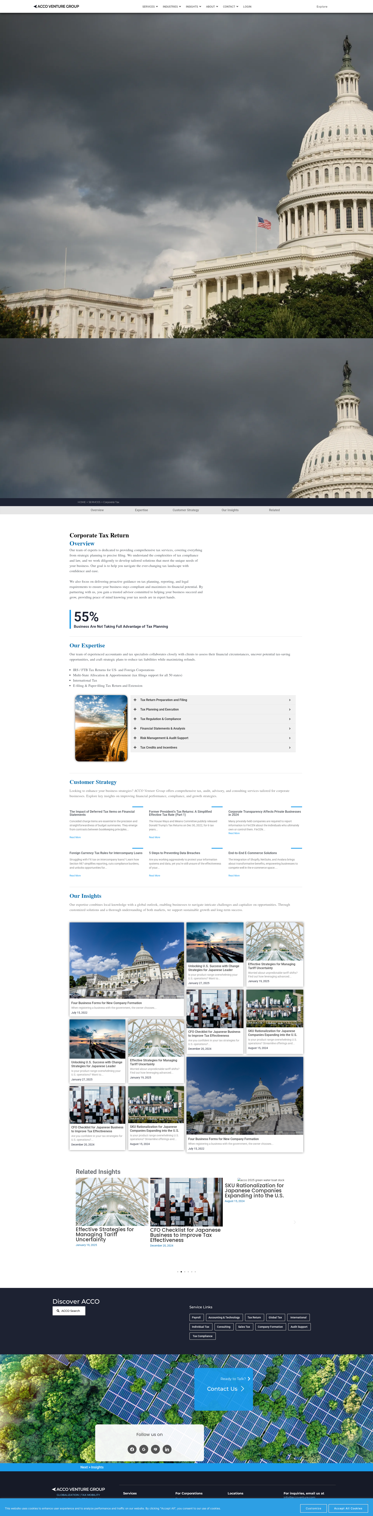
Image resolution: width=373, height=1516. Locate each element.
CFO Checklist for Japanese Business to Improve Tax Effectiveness (97, 1129)
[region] (186, 1507)
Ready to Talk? (233, 1379)
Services (94, 502)
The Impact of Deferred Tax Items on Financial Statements (102, 813)
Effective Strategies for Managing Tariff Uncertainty (153, 1062)
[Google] (143, 1449)
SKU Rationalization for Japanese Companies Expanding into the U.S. (154, 1128)
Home (82, 502)
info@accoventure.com (299, 1497)
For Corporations (189, 1493)
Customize (313, 1508)
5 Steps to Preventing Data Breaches (174, 853)
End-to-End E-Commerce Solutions (252, 853)
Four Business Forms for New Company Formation (106, 1003)
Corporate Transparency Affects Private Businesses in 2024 (264, 813)
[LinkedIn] (167, 1449)
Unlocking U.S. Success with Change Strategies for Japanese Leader (96, 1064)
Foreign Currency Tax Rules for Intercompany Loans (106, 853)
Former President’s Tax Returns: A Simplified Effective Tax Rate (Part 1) (180, 813)
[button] (78, 1222)
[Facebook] (132, 1449)
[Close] (369, 1501)
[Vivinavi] (155, 1449)
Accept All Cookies (348, 1508)
